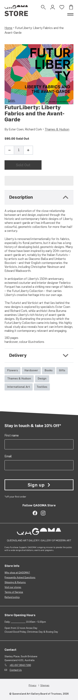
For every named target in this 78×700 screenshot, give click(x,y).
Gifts (62, 370)
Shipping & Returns (15, 582)
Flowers (12, 370)
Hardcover (31, 370)
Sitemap (44, 685)
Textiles (42, 386)
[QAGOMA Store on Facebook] (35, 513)
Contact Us (16, 669)
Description (21, 197)
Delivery (17, 355)
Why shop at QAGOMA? (17, 572)
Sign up (36, 485)
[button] (39, 181)
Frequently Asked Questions (20, 577)
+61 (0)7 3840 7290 (20, 665)
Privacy (32, 685)
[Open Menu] (70, 14)
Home (8, 28)
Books (48, 370)
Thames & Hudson (57, 129)
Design (42, 378)
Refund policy (12, 597)
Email (8, 456)
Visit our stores (13, 587)
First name (12, 435)
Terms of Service (14, 592)
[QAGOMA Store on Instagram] (43, 513)
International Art (18, 386)
